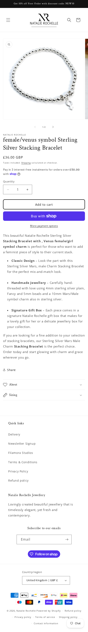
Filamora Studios (20, 453)
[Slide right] (53, 126)
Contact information (46, 623)
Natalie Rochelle (26, 610)
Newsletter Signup (22, 443)
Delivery (14, 434)
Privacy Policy (18, 471)
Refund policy (18, 480)
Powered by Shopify (48, 610)
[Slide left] (34, 126)
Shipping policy (68, 617)
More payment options (44, 226)
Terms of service (45, 617)
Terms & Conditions (22, 462)
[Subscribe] (66, 539)
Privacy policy (23, 617)
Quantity (9, 181)
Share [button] (11, 370)
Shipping (26, 162)
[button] (8, 20)
